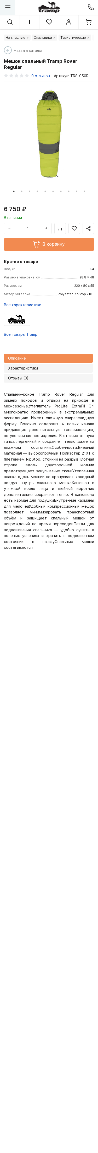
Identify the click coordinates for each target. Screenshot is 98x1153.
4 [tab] (37, 191)
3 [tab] (29, 191)
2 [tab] (21, 191)
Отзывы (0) (18, 378)
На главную (15, 37)
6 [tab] (53, 191)
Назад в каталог (28, 50)
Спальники (43, 37)
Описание (17, 358)
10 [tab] (84, 191)
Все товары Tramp (20, 334)
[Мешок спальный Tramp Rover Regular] (49, 134)
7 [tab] (61, 191)
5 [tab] (45, 191)
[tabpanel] (49, 134)
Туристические (73, 37)
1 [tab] (13, 191)
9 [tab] (76, 191)
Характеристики (23, 368)
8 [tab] (68, 191)
